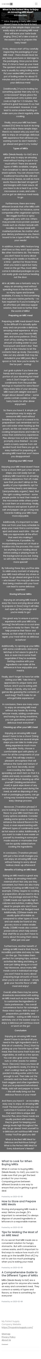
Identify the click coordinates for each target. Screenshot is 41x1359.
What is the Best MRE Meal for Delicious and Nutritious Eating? (20, 1141)
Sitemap (6, 1334)
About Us (6, 1340)
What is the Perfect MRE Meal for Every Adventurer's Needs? (20, 1147)
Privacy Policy (9, 1337)
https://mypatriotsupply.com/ (17, 1327)
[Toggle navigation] (36, 4)
